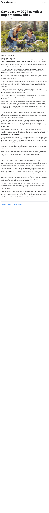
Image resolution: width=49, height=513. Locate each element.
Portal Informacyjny (8, 2)
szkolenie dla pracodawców (8, 55)
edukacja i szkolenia (13, 7)
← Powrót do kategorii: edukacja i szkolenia (11, 204)
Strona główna (44, 2)
